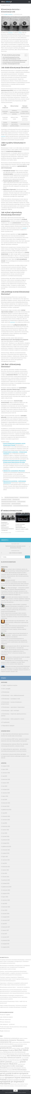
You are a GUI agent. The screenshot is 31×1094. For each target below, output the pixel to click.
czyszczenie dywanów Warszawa (12, 1040)
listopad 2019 (5, 917)
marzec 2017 (5, 930)
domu (20, 32)
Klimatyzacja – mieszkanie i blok (11, 698)
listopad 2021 (5, 843)
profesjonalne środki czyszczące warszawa (11, 1067)
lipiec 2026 (5, 769)
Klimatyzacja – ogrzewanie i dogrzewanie (13, 707)
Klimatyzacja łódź (16, 499)
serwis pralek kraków (9, 1073)
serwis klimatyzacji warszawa (13, 1070)
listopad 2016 (5, 943)
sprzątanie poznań (14, 1084)
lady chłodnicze (12, 1056)
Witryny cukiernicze (5, 1019)
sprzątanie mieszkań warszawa (16, 1080)
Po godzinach (6, 722)
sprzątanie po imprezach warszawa (12, 1082)
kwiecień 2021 (6, 866)
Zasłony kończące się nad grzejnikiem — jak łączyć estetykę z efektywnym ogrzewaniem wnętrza (16, 622)
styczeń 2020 (5, 913)
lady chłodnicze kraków (12, 1058)
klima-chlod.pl (8, 14)
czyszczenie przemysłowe (11, 1047)
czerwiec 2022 (6, 819)
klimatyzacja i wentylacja (6, 499)
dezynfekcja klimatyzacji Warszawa (11, 497)
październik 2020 (6, 886)
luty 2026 (4, 786)
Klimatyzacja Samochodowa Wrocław (9, 501)
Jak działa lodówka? (10, 580)
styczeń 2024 (5, 806)
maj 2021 (4, 863)
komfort (10, 32)
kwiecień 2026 (6, 779)
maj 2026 (4, 776)
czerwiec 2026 (6, 772)
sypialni (24, 228)
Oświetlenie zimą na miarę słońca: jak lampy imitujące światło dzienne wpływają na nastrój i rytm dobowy (15, 755)
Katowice (1, 1052)
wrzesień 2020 (6, 890)
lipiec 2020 (5, 896)
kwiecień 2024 (6, 803)
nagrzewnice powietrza (6, 503)
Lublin (22, 1057)
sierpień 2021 (5, 853)
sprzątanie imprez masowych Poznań (15, 1078)
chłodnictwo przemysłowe (11, 1038)
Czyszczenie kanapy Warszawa (17, 1042)
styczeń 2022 (5, 836)
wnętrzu (3, 136)
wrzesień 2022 (6, 816)
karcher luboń (21, 1050)
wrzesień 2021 (6, 850)
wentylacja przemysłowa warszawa (20, 1085)
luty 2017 (4, 933)
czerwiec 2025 (6, 792)
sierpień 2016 (5, 947)
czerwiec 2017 (6, 920)
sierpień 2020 (6, 893)
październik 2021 (6, 846)
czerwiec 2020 (6, 900)
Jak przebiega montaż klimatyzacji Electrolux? (14, 62)
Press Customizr (22, 1092)
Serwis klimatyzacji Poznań (7, 505)
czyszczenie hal (5, 1042)
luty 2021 (4, 873)
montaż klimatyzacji (21, 501)
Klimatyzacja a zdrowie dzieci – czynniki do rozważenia (15, 987)
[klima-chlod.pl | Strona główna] (8, 2)
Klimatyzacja (5, 5)
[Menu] (29, 2)
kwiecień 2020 (6, 907)
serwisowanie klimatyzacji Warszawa (20, 505)
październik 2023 (6, 809)
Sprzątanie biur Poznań (17, 1075)
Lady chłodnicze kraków (6, 1017)
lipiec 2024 (5, 796)
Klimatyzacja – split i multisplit (10, 710)
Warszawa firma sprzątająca (9, 1085)
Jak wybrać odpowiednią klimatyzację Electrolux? (15, 60)
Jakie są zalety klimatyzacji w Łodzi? (12, 58)
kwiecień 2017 (6, 927)
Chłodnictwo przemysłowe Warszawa (14, 470)
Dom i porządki (6, 688)
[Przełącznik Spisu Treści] (25, 55)
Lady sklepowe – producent (7, 1024)
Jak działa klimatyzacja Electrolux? (11, 57)
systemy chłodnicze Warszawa (22, 1084)
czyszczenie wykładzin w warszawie (18, 1048)
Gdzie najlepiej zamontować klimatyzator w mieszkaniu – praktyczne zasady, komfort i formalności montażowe (16, 635)
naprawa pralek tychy (16, 1062)
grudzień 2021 (6, 839)
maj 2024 (4, 799)
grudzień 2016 (6, 940)
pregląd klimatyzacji (21, 1064)
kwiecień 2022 (6, 826)
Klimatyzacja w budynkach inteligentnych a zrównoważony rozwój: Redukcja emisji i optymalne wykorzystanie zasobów (13, 997)
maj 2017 (4, 923)
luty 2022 (4, 833)
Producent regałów (5, 1014)
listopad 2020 (5, 883)
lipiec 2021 (5, 856)
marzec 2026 (5, 782)
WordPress (11, 1092)
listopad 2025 (5, 789)
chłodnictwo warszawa (23, 1038)
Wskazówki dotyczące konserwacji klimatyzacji (17, 666)
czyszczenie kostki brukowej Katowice (20, 1044)
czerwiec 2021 (6, 860)
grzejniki (12, 322)
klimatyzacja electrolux (24, 497)
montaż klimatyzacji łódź (14, 1060)
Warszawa (2, 1085)
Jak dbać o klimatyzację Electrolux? (11, 63)
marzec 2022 (5, 829)
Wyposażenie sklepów (8, 725)
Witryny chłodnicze (5, 1022)
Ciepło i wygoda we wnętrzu (9, 685)
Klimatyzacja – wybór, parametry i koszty (13, 719)
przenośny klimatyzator (16, 503)
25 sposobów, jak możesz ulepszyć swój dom (16, 597)
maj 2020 (4, 903)
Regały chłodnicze (5, 1031)
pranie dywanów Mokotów (13, 1062)
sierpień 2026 (6, 766)
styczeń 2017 (5, 937)
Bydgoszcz (1, 1038)
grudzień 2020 (6, 880)
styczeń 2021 (5, 876)
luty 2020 (4, 910)
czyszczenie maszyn (6, 1046)
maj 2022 (4, 823)
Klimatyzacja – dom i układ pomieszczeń (13, 695)
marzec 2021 (5, 870)
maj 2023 (4, 813)
